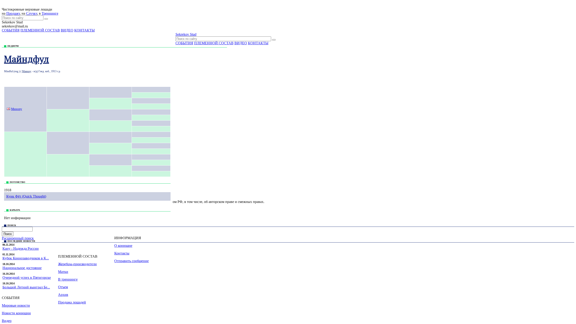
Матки (63, 272)
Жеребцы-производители (77, 264)
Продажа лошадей (72, 302)
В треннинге (68, 279)
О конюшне (123, 246)
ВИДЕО (67, 30)
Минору (26, 71)
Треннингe (50, 13)
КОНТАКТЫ (84, 30)
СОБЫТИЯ (11, 30)
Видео (6, 321)
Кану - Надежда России (20, 248)
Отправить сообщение (131, 261)
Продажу (13, 13)
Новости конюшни (16, 313)
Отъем (63, 287)
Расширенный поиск (18, 238)
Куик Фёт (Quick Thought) (26, 196)
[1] (46, 19)
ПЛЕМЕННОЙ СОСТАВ (40, 30)
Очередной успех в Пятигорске (26, 277)
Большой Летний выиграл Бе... (26, 287)
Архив (63, 295)
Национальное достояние (22, 268)
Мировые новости (16, 305)
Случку (31, 13)
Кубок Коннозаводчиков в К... (25, 258)
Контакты (121, 253)
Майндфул (26, 59)
